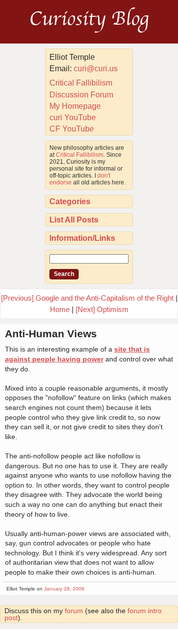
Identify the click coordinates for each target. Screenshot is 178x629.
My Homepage (75, 106)
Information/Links (82, 238)
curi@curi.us (96, 68)
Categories (69, 201)
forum (74, 611)
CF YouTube (71, 129)
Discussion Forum (81, 94)
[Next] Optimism (102, 309)
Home (60, 309)
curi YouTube (72, 117)
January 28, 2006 (64, 588)
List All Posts (73, 220)
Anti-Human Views (51, 333)
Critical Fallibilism (80, 83)
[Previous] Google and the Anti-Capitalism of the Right (87, 298)
